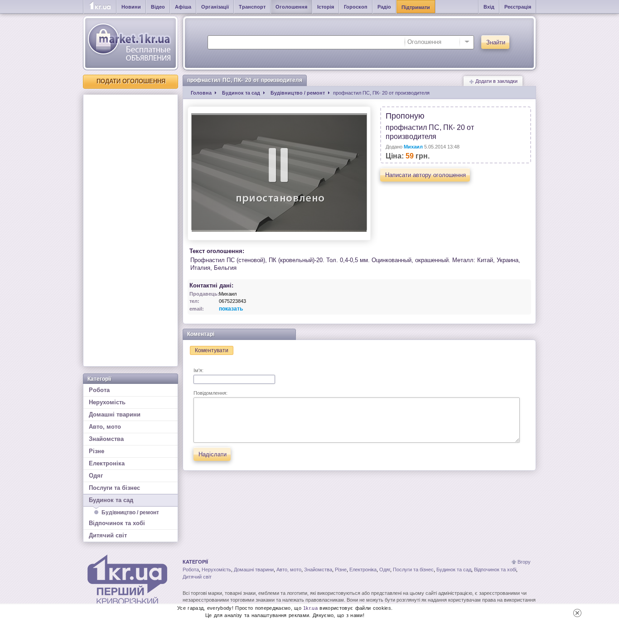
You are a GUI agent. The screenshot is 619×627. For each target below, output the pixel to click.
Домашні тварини (114, 414)
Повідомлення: (210, 393)
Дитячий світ (108, 535)
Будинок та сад (111, 500)
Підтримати (415, 7)
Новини (131, 7)
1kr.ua (310, 608)
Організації (215, 7)
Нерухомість (107, 402)
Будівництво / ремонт (130, 512)
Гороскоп (356, 7)
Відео (158, 7)
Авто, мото (105, 426)
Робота (99, 390)
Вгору (524, 562)
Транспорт (252, 7)
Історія (325, 7)
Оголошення (291, 7)
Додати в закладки (495, 81)
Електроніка (107, 463)
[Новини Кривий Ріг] (100, 7)
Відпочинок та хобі (117, 523)
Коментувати (211, 350)
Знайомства (106, 439)
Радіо (384, 7)
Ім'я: (198, 370)
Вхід (489, 7)
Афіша (183, 7)
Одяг (96, 475)
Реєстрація (517, 7)
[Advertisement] (130, 230)
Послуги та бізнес (114, 487)
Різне (96, 451)
